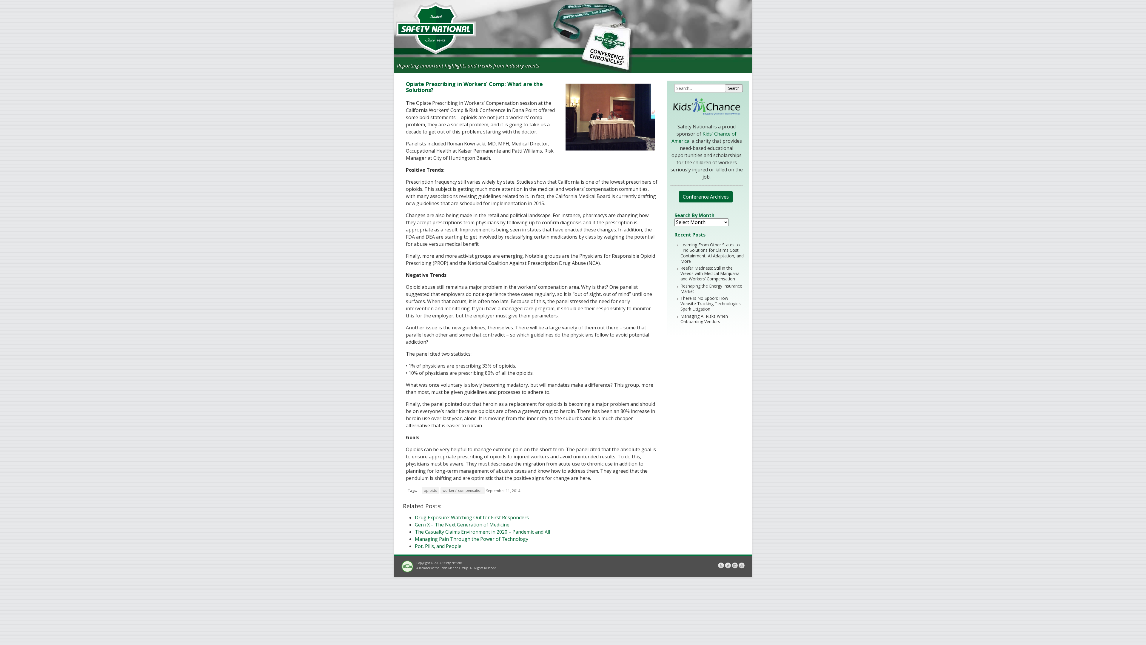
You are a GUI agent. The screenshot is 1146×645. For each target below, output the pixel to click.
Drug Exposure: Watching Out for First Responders (472, 517)
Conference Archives (706, 197)
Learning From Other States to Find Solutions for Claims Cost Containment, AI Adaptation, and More (712, 253)
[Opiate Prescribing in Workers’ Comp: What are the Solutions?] (610, 148)
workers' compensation (463, 490)
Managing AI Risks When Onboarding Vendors (704, 318)
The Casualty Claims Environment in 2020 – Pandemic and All (482, 532)
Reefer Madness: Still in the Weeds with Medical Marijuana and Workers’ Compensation (710, 273)
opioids (430, 490)
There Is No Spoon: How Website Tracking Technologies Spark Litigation (710, 303)
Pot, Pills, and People (438, 546)
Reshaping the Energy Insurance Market (711, 288)
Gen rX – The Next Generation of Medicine (462, 524)
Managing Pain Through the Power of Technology (471, 539)
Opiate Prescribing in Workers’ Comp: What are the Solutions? (474, 86)
